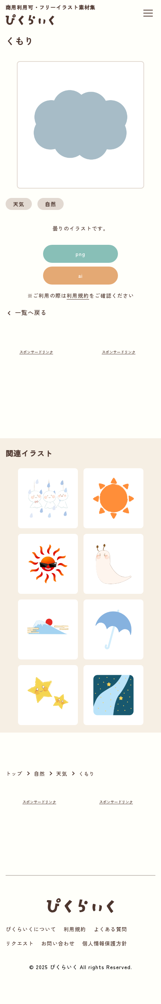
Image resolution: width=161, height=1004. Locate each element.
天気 (18, 204)
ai (80, 275)
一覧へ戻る (31, 312)
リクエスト (20, 943)
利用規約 (78, 295)
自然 (50, 204)
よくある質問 (110, 929)
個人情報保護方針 (104, 943)
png (80, 254)
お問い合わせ (58, 943)
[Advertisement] (36, 384)
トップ (14, 773)
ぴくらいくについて (31, 929)
